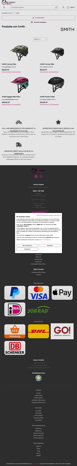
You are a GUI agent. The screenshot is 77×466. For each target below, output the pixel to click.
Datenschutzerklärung (44, 240)
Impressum (57, 215)
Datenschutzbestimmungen (45, 215)
